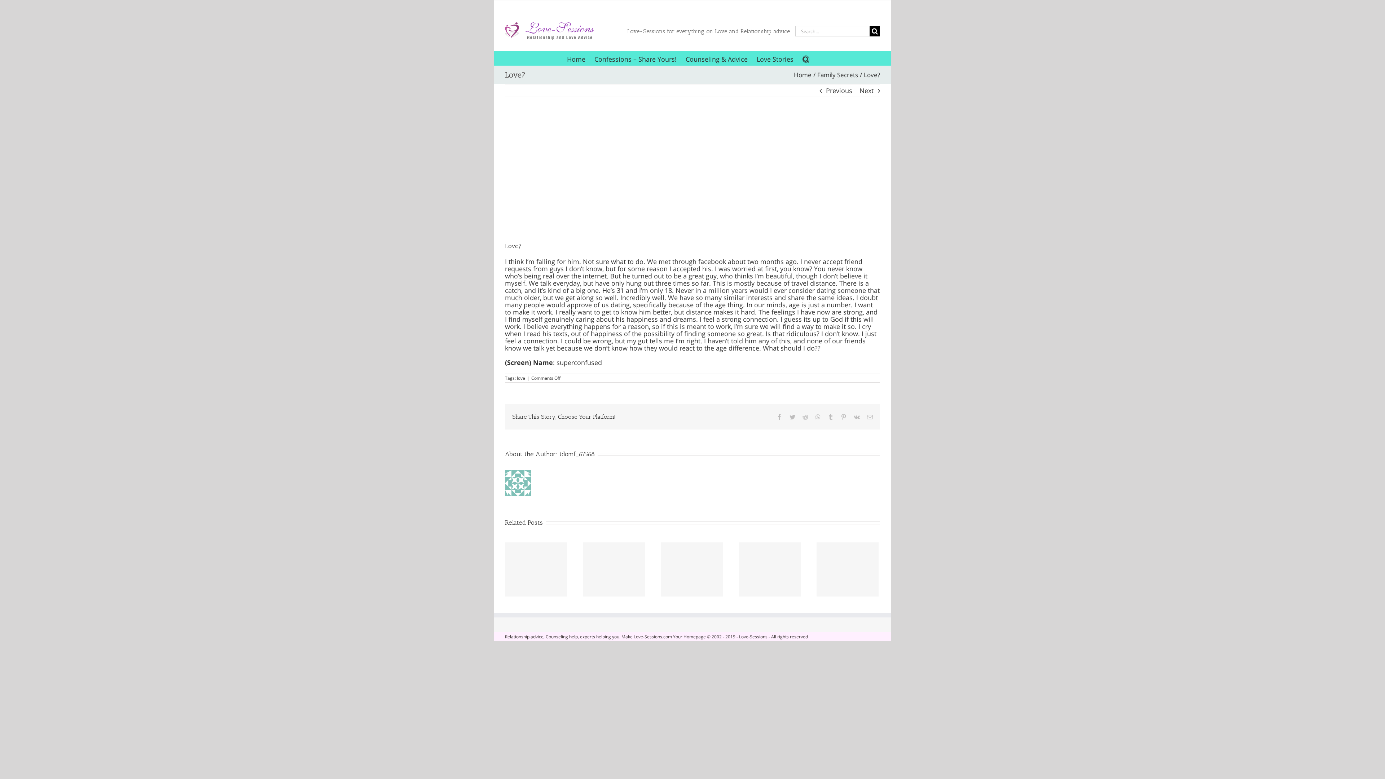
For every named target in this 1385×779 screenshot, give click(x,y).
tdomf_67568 (577, 454)
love (521, 378)
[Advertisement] (692, 169)
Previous (839, 90)
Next (866, 90)
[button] (806, 58)
